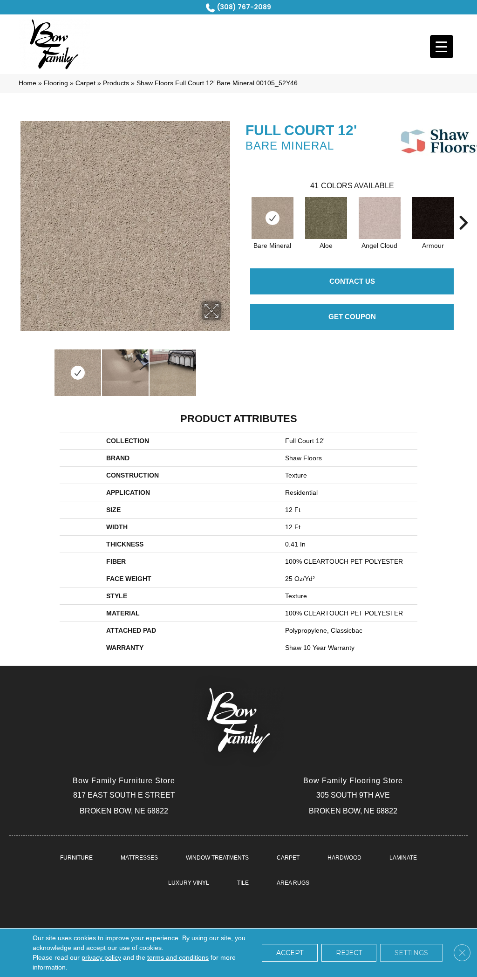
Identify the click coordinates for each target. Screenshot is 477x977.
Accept (289, 953)
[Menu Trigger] (441, 46)
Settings (411, 953)
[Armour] (433, 218)
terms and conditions (178, 957)
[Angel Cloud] (379, 218)
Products (116, 83)
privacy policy (101, 957)
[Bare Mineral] (272, 218)
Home (27, 83)
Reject (349, 953)
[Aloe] (326, 218)
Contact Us (352, 281)
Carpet (85, 83)
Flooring (56, 83)
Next (227, 368)
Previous (23, 368)
